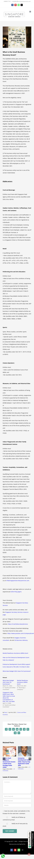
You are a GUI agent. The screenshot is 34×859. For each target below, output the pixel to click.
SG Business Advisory (21, 640)
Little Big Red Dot (21, 844)
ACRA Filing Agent (16, 592)
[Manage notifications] (29, 854)
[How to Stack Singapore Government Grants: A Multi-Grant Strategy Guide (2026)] (9, 747)
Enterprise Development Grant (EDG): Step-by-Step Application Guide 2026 (24, 761)
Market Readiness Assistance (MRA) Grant (15, 653)
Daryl (5, 712)
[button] (4, 759)
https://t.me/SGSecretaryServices (18, 624)
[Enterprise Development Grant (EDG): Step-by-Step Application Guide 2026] (24, 747)
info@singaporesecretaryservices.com (17, 580)
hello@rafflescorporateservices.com (21, 1)
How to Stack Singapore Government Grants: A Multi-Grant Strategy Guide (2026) (9, 762)
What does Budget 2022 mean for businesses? (17, 671)
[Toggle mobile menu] (30, 12)
